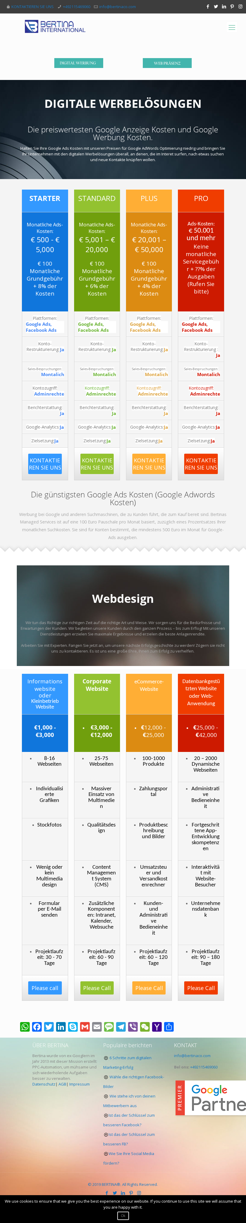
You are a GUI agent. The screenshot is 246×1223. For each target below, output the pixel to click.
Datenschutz (44, 1084)
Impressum (79, 1084)
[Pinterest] (232, 6)
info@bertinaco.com (117, 6)
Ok (123, 1216)
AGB (62, 1084)
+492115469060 (76, 6)
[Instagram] (240, 6)
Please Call (97, 988)
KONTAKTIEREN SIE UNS (32, 6)
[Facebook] (208, 6)
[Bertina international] (55, 26)
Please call (45, 988)
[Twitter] (216, 6)
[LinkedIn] (224, 6)
